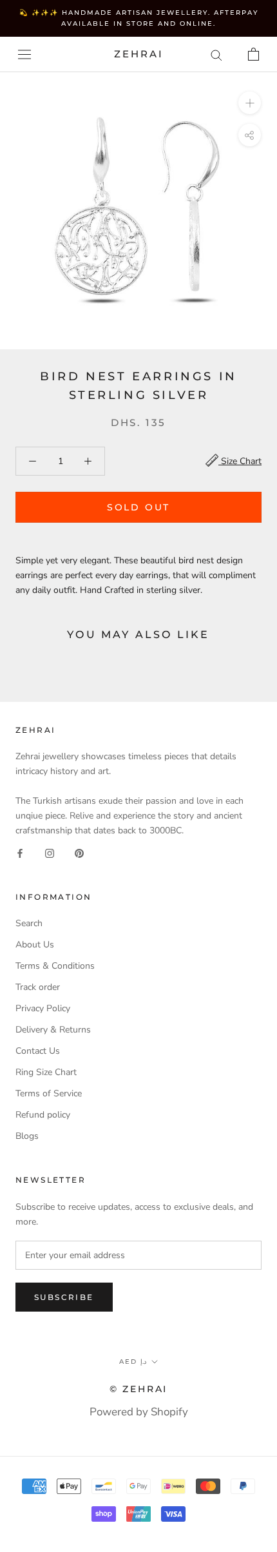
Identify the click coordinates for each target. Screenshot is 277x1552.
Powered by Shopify (139, 1411)
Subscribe (64, 1297)
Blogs (27, 1136)
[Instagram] (49, 852)
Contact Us (37, 1051)
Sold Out (138, 507)
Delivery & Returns (53, 1029)
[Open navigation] (24, 54)
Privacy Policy (42, 1008)
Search (29, 923)
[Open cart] (253, 54)
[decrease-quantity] (32, 461)
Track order (37, 987)
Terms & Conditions (55, 966)
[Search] (216, 54)
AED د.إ (132, 1361)
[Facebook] (19, 852)
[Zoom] (249, 103)
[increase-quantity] (88, 461)
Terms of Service (48, 1093)
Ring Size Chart (46, 1072)
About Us (34, 944)
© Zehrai (138, 1389)
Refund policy (42, 1115)
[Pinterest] (79, 852)
